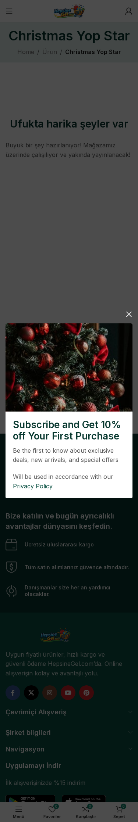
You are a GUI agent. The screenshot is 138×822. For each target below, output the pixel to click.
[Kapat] (129, 314)
